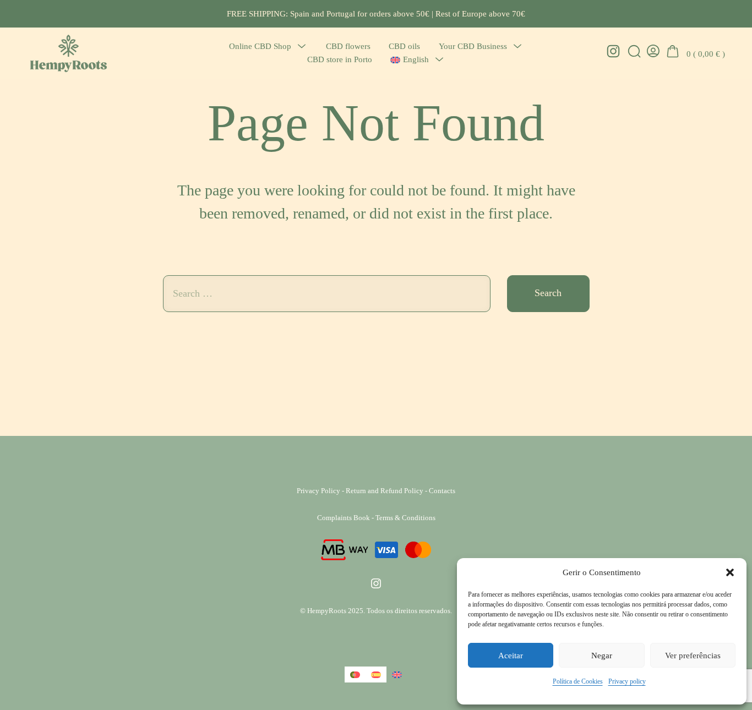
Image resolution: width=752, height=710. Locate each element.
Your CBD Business (473, 46)
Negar (601, 655)
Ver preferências (693, 655)
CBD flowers (348, 46)
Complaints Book (343, 518)
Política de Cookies (578, 681)
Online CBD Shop (260, 46)
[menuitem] (409, 59)
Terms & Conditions (405, 518)
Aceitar (510, 655)
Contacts (442, 491)
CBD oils (404, 46)
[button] (729, 572)
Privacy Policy (318, 491)
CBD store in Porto (339, 59)
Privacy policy (627, 681)
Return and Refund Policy (384, 491)
